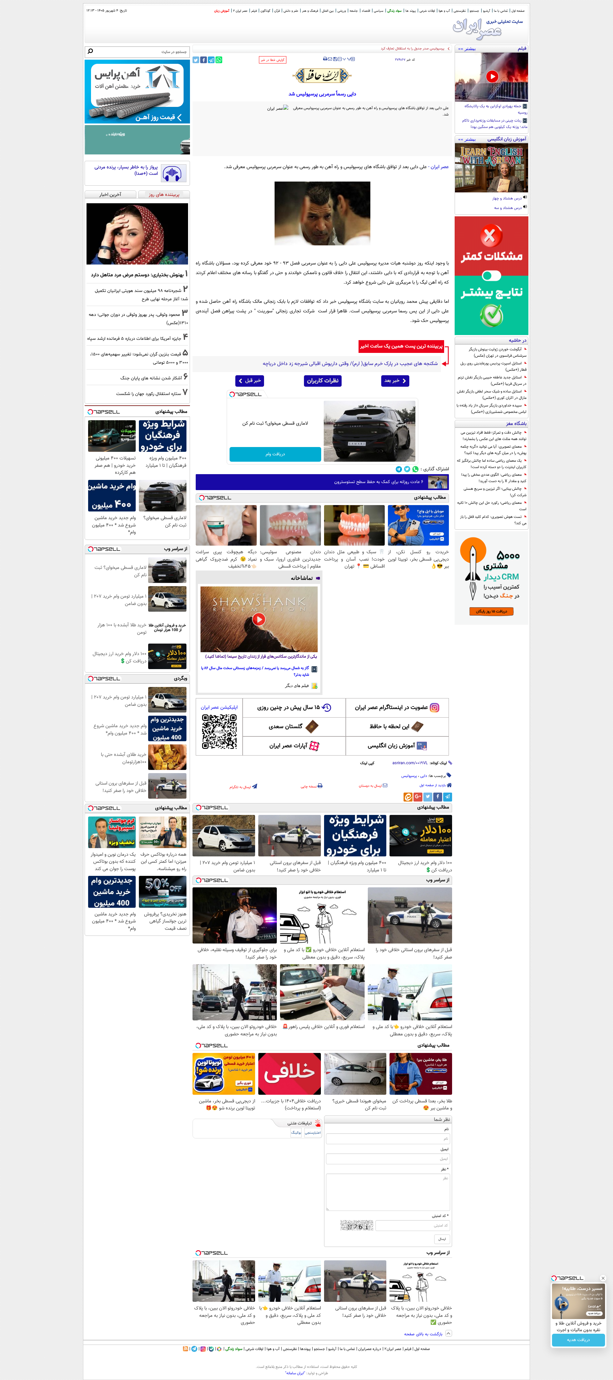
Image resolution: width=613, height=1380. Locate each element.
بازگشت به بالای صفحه (424, 1334)
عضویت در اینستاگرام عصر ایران (391, 707)
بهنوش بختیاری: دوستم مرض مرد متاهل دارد (137, 275)
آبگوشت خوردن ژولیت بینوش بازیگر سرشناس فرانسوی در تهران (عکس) (497, 353)
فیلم (254, 11)
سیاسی (378, 11)
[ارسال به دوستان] (330, 59)
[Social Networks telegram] (399, 469)
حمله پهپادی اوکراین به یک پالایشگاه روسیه (496, 110)
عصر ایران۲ (392, 1349)
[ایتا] (408, 797)
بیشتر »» (467, 48)
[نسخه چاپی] (325, 59)
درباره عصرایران (369, 1349)
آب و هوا (444, 11)
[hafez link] (322, 75)
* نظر (445, 1169)
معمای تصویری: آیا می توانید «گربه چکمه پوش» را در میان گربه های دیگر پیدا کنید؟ (493, 450)
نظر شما (442, 1120)
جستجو (474, 11)
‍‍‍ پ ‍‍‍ (347, 58)
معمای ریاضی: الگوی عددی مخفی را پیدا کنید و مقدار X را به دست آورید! (493, 478)
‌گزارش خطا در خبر (272, 60)
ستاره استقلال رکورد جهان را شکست (148, 394)
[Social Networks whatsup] (415, 469)
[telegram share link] (211, 59)
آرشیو (486, 11)
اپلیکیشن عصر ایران (219, 707)
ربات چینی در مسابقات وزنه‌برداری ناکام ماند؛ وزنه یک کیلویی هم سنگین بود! (494, 124)
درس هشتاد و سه (508, 208)
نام (446, 1129)
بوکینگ (296, 1133)
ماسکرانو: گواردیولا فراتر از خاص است (417, 48)
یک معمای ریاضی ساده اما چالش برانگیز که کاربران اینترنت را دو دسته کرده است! (491, 464)
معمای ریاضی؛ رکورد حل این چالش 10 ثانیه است (491, 506)
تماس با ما (501, 11)
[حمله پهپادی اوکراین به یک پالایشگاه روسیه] (491, 77)
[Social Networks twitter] (407, 469)
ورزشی (341, 11)
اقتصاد (366, 11)
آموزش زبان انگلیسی (391, 746)
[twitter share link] (196, 59)
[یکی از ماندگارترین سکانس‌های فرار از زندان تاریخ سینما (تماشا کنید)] (259, 619)
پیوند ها (410, 11)
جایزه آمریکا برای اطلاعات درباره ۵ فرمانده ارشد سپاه (134, 339)
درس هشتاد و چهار (507, 199)
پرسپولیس (409, 776)
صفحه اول (518, 11)
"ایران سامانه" (295, 1373)
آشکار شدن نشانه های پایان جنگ (151, 378)
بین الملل (328, 11)
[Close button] (603, 1278)
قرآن (277, 11)
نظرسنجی (460, 11)
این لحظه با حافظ (389, 726)
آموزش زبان (221, 11)
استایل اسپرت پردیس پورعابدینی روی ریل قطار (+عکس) (493, 367)
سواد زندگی (394, 11)
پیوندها (305, 1349)
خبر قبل (253, 381)
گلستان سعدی (285, 726)
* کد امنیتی (440, 1216)
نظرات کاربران (322, 381)
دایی (423, 776)
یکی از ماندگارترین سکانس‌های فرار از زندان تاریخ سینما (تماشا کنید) (261, 657)
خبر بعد (391, 381)
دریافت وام (275, 454)
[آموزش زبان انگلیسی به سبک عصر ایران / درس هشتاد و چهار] (491, 167)
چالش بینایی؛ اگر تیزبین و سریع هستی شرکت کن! (495, 492)
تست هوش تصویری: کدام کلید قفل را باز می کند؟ (493, 520)
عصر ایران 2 (240, 11)
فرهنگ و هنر (310, 11)
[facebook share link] (203, 59)
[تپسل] (232, 394)
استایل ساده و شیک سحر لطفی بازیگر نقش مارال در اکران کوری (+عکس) (491, 395)
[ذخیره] (335, 59)
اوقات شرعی (427, 11)
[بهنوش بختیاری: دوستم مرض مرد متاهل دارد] (137, 234)
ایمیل (445, 1149)
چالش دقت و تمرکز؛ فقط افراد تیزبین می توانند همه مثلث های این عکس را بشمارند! (493, 436)
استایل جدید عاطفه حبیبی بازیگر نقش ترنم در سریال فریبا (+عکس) (492, 381)
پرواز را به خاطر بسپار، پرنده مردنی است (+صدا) (126, 170)
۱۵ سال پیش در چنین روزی (288, 707)
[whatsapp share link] (219, 59)
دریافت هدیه (578, 1340)
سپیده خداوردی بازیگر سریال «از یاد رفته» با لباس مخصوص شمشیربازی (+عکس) (491, 409)
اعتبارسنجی (313, 1133)
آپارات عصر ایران (288, 746)
